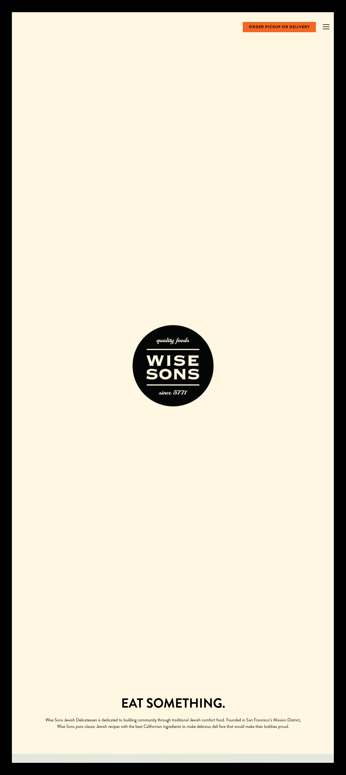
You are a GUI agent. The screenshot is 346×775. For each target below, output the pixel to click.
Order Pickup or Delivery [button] (279, 27)
